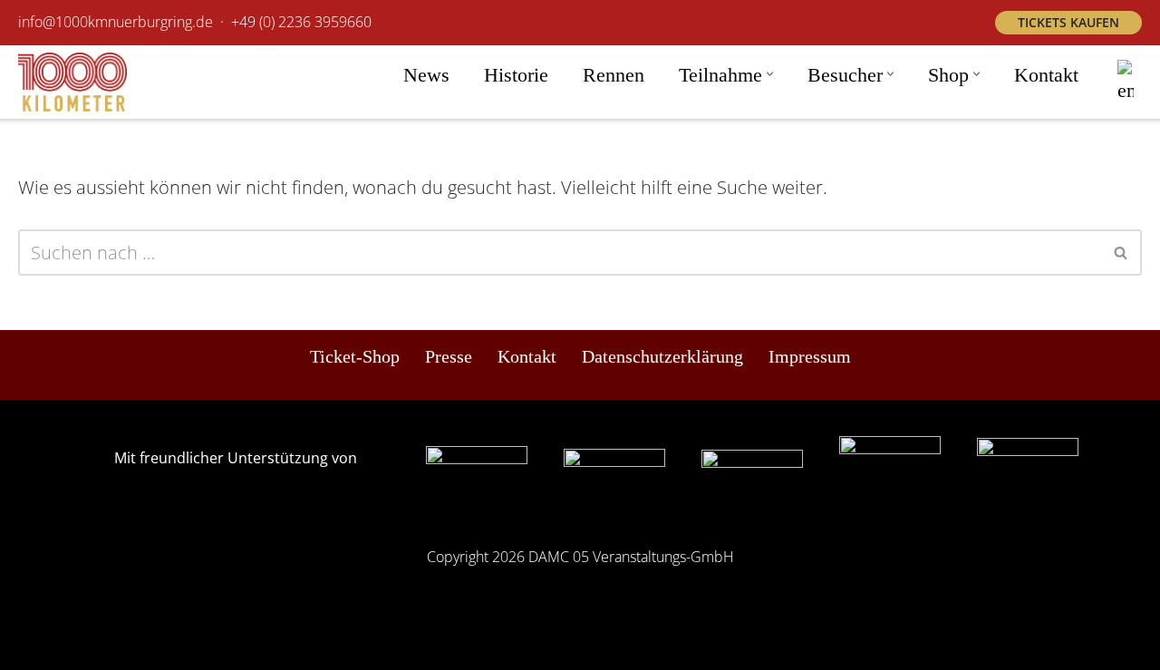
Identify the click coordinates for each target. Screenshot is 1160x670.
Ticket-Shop (355, 356)
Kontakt (1046, 74)
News (426, 74)
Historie (516, 74)
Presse (448, 356)
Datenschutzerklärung (662, 356)
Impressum (809, 356)
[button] (770, 74)
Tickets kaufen (1068, 22)
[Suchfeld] (1121, 252)
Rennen (613, 74)
